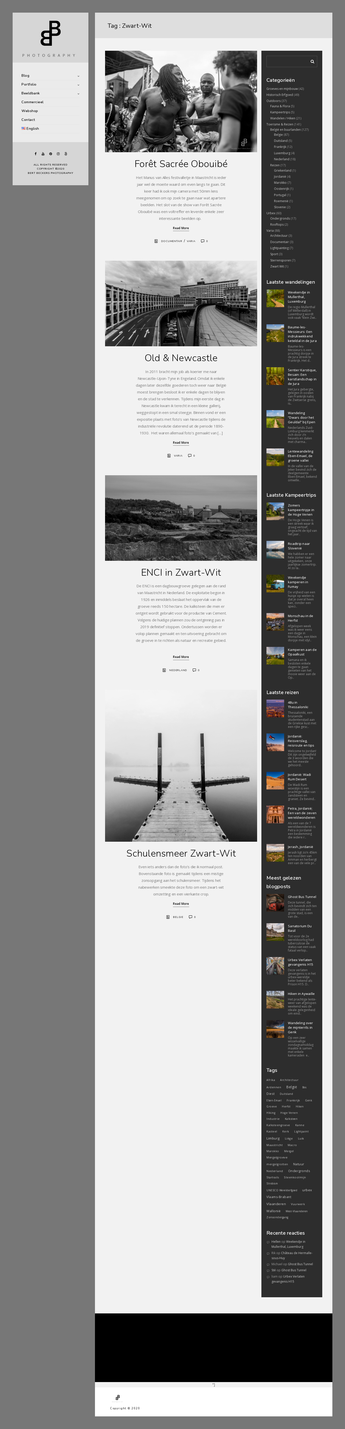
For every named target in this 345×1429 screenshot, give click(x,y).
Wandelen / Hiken (282, 118)
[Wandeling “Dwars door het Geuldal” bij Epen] (275, 419)
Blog (25, 75)
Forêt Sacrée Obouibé (181, 163)
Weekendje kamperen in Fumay (298, 582)
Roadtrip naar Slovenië (299, 545)
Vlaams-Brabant (278, 1197)
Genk (308, 1100)
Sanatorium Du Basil (300, 928)
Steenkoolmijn (295, 1177)
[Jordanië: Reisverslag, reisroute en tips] (275, 742)
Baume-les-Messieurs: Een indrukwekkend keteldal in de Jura (302, 334)
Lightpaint (301, 1131)
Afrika (270, 1080)
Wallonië (273, 1211)
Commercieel (32, 102)
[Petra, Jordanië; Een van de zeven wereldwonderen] (275, 814)
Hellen (276, 1241)
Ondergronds (280, 218)
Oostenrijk (281, 189)
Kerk (285, 1131)
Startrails (272, 1177)
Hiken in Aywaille (301, 993)
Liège (289, 1138)
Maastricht (274, 1145)
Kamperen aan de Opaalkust (302, 651)
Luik (301, 1138)
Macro (292, 1145)
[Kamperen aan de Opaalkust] (275, 656)
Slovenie (280, 207)
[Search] (310, 61)
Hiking (270, 1113)
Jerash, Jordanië (300, 846)
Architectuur (279, 235)
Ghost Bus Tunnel (302, 896)
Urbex (270, 213)
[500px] (65, 153)
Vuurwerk (298, 1204)
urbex (307, 1190)
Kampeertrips (280, 112)
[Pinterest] (50, 153)
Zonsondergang (277, 1217)
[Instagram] (58, 153)
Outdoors (273, 101)
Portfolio (29, 84)
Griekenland (282, 170)
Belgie (178, 917)
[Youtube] (42, 153)
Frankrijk (280, 147)
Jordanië (280, 176)
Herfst (286, 1106)
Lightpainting (279, 248)
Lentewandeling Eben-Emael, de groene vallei (300, 456)
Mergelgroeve (276, 1157)
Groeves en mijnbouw (282, 89)
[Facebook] (35, 153)
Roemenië (281, 201)
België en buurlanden (285, 129)
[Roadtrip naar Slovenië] (275, 550)
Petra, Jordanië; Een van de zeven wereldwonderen (302, 813)
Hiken (300, 1106)
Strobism (272, 1183)
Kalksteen (291, 1119)
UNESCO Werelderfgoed (281, 1190)
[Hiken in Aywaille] (275, 1000)
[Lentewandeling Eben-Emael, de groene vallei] (275, 457)
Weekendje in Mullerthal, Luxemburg (299, 297)
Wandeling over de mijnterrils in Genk (300, 1027)
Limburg (273, 1138)
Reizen (275, 165)
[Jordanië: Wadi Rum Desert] (275, 780)
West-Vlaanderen (297, 1211)
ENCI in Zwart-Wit (181, 572)
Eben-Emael (274, 1100)
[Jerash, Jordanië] (275, 853)
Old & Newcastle (181, 358)
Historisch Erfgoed (279, 95)
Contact (28, 119)
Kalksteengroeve (278, 1125)
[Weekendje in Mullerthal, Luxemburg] (275, 298)
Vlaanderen (276, 1204)
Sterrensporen (280, 260)
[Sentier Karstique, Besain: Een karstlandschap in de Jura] (275, 376)
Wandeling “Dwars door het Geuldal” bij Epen (301, 417)
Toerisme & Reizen (279, 124)
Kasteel (271, 1131)
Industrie (273, 1119)
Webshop (29, 111)
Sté (274, 1270)
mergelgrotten (277, 1164)
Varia (191, 241)
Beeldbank (30, 93)
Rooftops (277, 224)
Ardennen (273, 1087)
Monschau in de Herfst (300, 618)
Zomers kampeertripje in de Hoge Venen (301, 510)
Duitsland (281, 141)
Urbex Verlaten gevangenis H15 (300, 962)
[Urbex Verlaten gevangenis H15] (275, 966)
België (291, 1086)
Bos (304, 1087)
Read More (181, 228)
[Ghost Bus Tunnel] (275, 903)
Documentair (171, 241)
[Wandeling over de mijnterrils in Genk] (275, 1029)
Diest (270, 1094)
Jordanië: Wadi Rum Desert (299, 776)
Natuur (298, 1164)
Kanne (300, 1125)
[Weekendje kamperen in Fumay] (275, 583)
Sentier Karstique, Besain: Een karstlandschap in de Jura (302, 377)
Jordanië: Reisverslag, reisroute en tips (301, 741)
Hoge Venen (289, 1113)
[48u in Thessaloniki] (275, 708)
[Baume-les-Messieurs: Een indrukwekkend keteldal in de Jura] (275, 333)
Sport (274, 254)
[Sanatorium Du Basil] (275, 932)
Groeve (271, 1106)
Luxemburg (282, 153)
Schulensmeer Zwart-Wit (181, 853)
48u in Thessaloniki (298, 704)
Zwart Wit (277, 266)
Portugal (280, 195)
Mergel (289, 1151)
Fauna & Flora (280, 106)
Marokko (280, 182)
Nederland (178, 670)
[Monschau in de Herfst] (275, 622)
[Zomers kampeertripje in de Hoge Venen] (275, 511)
